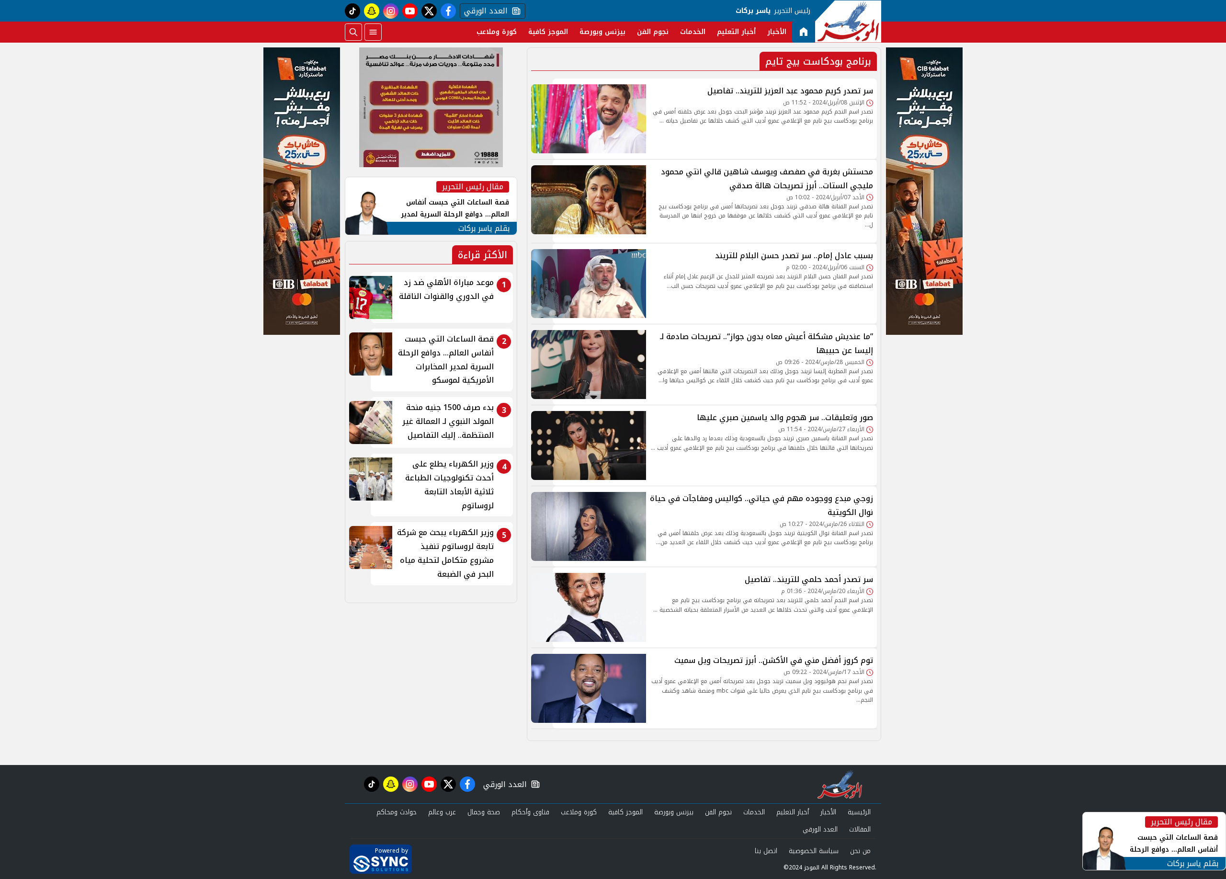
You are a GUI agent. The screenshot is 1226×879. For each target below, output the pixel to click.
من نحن (860, 851)
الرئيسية (859, 812)
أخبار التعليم (736, 31)
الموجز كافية (548, 31)
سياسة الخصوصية (814, 851)
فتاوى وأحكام (530, 812)
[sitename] (839, 784)
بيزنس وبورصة (602, 31)
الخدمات (692, 31)
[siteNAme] (848, 21)
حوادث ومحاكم (396, 812)
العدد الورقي (484, 11)
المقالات (860, 829)
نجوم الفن (653, 31)
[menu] (373, 32)
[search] (353, 32)
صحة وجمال (483, 812)
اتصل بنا (766, 851)
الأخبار (776, 31)
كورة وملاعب (497, 31)
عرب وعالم (442, 812)
